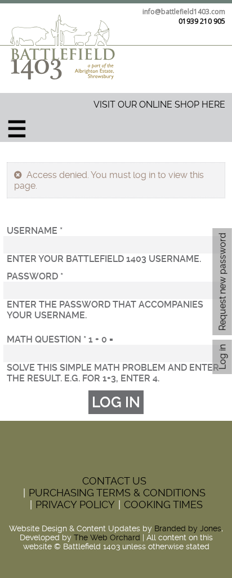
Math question (46, 339)
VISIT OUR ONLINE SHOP (146, 104)
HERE (212, 104)
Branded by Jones (187, 528)
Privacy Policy (75, 504)
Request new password (222, 282)
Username (35, 230)
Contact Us (114, 481)
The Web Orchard (107, 537)
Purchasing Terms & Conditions (117, 493)
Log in (224, 355)
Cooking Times (163, 504)
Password (35, 276)
